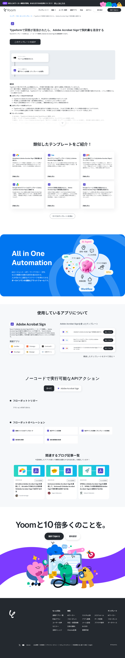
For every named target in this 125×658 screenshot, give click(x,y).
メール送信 (86, 623)
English (90, 645)
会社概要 (35, 645)
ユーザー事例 (63, 10)
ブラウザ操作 (99, 623)
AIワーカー (71, 615)
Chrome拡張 (71, 630)
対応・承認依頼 (72, 623)
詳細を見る (15, 176)
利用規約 (42, 645)
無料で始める (54, 536)
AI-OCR (84, 626)
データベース (112, 623)
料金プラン (56, 619)
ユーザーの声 (57, 623)
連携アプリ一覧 (58, 615)
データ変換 (98, 619)
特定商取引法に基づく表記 (80, 645)
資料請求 (73, 536)
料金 (81, 10)
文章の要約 (71, 626)
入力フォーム (99, 615)
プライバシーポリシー (52, 645)
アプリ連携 (86, 619)
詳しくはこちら (59, 3)
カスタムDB (86, 615)
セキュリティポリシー (65, 645)
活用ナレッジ (57, 630)
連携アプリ (73, 10)
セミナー (56, 626)
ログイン (88, 10)
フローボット (72, 619)
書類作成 (85, 630)
